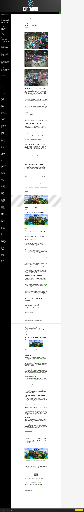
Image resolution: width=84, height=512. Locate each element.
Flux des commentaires (4, 262)
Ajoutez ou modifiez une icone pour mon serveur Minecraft (35, 440)
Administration (3, 93)
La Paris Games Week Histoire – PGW (33, 24)
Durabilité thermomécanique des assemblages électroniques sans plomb (5, 62)
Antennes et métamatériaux (4, 39)
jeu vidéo (37, 91)
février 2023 (3, 199)
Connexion (2, 260)
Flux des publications (4, 261)
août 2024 (2, 178)
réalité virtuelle (30, 102)
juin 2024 (2, 180)
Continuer (79, 510)
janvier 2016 (3, 240)
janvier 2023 (3, 200)
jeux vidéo (26, 95)
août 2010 (2, 254)
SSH (38, 484)
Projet (2, 138)
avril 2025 (2, 171)
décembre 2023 (3, 187)
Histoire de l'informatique (29, 320)
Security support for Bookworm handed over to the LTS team (5, 23)
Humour (2, 114)
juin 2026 (2, 161)
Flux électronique (5, 37)
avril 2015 (2, 249)
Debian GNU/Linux (3, 104)
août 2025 (2, 166)
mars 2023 (2, 198)
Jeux (2, 120)
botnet (2, 100)
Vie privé (2, 152)
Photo (2, 134)
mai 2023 (2, 195)
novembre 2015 (3, 241)
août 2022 (2, 201)
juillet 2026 (2, 160)
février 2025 (3, 172)
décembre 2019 (3, 212)
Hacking (2, 112)
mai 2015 (2, 248)
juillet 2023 (2, 193)
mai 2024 (2, 181)
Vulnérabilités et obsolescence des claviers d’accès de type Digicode (5, 81)
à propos (57, 12)
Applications (3, 97)
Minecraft (40, 320)
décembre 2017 (3, 222)
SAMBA (2, 146)
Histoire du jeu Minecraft (35, 208)
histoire (25, 228)
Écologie (2, 106)
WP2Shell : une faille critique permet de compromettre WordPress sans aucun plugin (5, 78)
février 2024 (3, 185)
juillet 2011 (2, 253)
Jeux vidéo (35, 320)
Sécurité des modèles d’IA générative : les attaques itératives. (5, 84)
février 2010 (3, 255)
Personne (2, 133)
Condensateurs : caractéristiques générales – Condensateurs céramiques (5, 54)
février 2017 (3, 228)
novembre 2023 (3, 188)
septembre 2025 (3, 165)
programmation (35, 372)
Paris (26, 90)
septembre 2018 (3, 215)
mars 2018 (2, 219)
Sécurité (2, 147)
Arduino (2, 99)
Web (2, 154)
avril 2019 (2, 213)
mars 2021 (2, 207)
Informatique (3, 118)
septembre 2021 (3, 205)
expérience (28, 363)
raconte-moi (3, 140)
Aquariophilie (3, 98)
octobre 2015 (3, 242)
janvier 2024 (3, 186)
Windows (2, 155)
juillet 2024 (2, 179)
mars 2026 (2, 164)
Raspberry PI (3, 141)
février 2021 (3, 208)
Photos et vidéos (3, 135)
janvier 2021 (3, 209)
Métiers (2, 127)
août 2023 (2, 192)
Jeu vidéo (26, 326)
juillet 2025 (2, 167)
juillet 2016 (2, 233)
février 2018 (3, 220)
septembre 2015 (3, 243)
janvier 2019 (3, 214)
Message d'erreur (3, 125)
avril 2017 (2, 226)
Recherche (2, 142)
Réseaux (2, 145)
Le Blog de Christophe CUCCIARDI (8, 12)
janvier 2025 (3, 173)
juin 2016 (2, 234)
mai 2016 (2, 235)
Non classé (2, 132)
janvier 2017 (3, 229)
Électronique (3, 107)
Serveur (32, 436)
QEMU (2, 139)
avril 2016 (2, 236)
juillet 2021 (2, 206)
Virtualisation (3, 153)
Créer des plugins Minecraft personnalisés (35, 329)
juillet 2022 (2, 202)
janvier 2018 (3, 221)
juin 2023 (2, 194)
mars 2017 (2, 227)
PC (46, 284)
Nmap (2, 131)
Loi (1, 121)
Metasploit (2, 126)
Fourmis (2, 111)
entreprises (26, 107)
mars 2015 (2, 250)
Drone (2, 105)
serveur (40, 360)
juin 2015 (2, 247)
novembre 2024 (3, 174)
